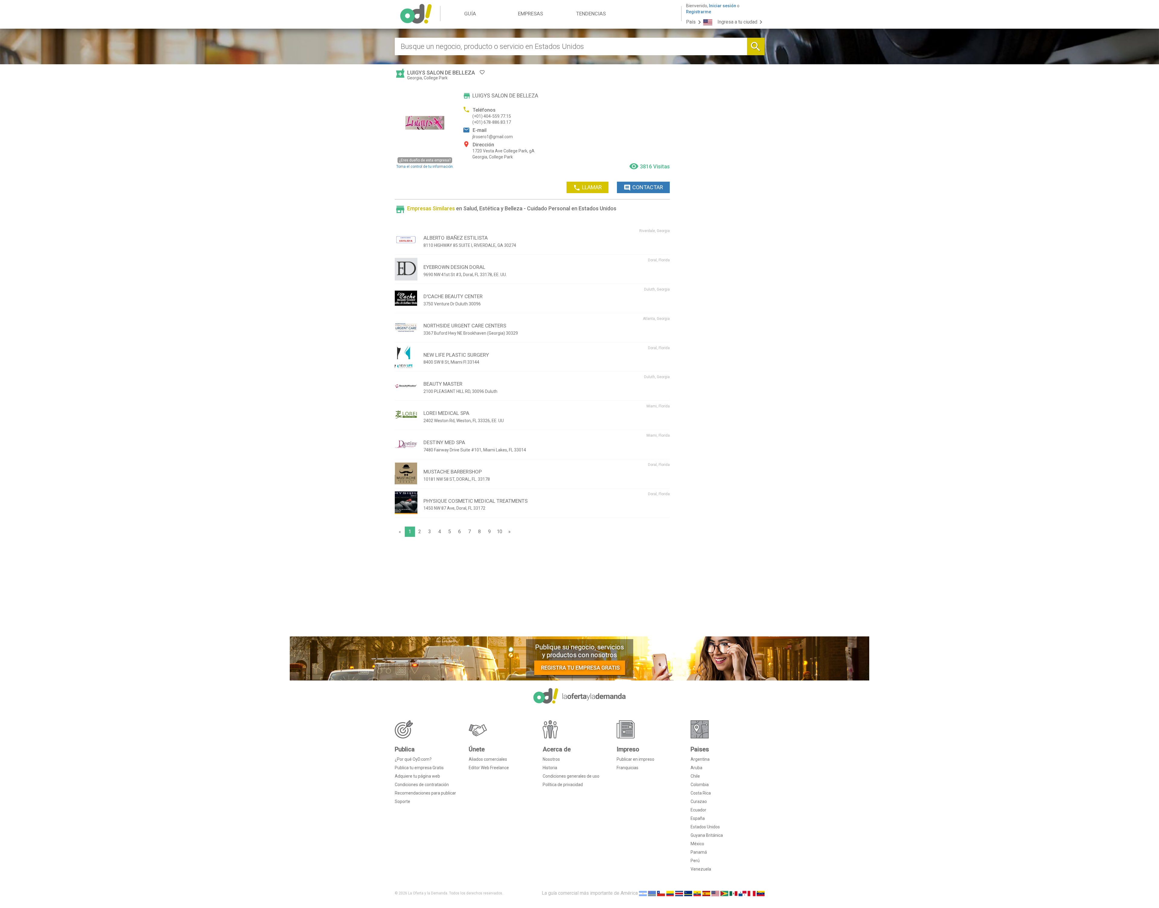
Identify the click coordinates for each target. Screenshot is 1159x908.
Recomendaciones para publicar (425, 793)
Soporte (402, 801)
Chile (695, 776)
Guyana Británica (707, 835)
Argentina (700, 759)
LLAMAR (587, 187)
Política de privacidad (563, 784)
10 (499, 531)
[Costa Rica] (679, 893)
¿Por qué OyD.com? (413, 759)
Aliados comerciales (488, 759)
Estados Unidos (705, 826)
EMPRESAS (530, 14)
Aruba (696, 767)
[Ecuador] (697, 893)
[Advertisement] (532, 588)
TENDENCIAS (591, 14)
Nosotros (551, 759)
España (698, 818)
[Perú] (751, 893)
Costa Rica (701, 793)
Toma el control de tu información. (425, 163)
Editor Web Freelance (489, 767)
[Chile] (661, 893)
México (697, 843)
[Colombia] (670, 893)
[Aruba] (652, 893)
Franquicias (627, 767)
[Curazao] (688, 893)
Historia (550, 767)
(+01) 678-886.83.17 (491, 122)
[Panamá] (742, 893)
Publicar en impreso (635, 759)
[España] (706, 893)
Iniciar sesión (722, 5)
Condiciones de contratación (422, 784)
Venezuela (701, 869)
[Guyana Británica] (724, 893)
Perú (695, 860)
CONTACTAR (643, 187)
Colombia (700, 784)
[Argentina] (643, 893)
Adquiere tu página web (417, 776)
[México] (733, 893)
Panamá (699, 852)
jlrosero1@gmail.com (492, 136)
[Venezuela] (761, 893)
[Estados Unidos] (715, 893)
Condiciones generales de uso (571, 776)
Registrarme (698, 11)
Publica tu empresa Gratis (419, 767)
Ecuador (698, 810)
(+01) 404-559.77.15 (491, 116)
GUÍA (470, 14)
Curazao (699, 801)
